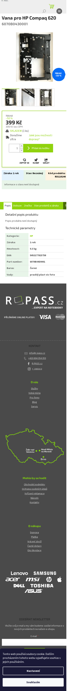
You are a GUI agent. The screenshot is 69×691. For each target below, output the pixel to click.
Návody (35, 498)
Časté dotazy (34, 546)
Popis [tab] (8, 205)
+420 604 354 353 (37, 358)
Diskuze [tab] (17, 205)
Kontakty (34, 502)
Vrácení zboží (34, 541)
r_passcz (37, 369)
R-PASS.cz (37, 363)
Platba (34, 537)
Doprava (34, 532)
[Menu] (59, 11)
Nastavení (33, 671)
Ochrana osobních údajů (34, 489)
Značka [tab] (28, 205)
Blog (34, 402)
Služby (34, 388)
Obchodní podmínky (34, 484)
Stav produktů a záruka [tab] (46, 205)
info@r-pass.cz (37, 353)
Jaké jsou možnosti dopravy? (40, 137)
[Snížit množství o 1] (21, 150)
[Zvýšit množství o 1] (21, 146)
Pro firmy (34, 398)
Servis (34, 406)
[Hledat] (44, 11)
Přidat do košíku (40, 148)
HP (31, 236)
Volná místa (34, 393)
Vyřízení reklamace (35, 493)
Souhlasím (33, 682)
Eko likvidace (34, 550)
